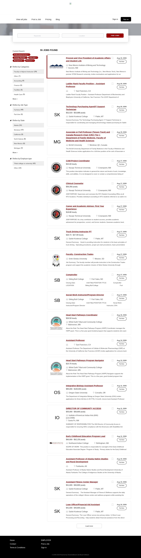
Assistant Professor (75, 340)
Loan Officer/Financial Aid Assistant (83, 504)
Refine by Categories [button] (20, 67)
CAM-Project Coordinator (78, 161)
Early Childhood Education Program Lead (85, 436)
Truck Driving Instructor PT (79, 232)
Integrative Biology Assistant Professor (84, 386)
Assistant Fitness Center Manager (82, 482)
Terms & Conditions (17, 548)
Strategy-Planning (19, 57)
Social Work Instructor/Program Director (85, 295)
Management (18, 60)
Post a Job (45, 544)
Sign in (115, 19)
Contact (13, 544)
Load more (89, 526)
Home (12, 540)
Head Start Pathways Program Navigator (85, 360)
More (14, 99)
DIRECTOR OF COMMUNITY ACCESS (83, 408)
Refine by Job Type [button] (20, 105)
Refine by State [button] (18, 120)
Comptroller (71, 275)
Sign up (126, 19)
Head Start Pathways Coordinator (81, 315)
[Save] (112, 58)
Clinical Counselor (74, 183)
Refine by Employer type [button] (22, 159)
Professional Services (21, 55)
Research (29, 60)
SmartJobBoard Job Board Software (78, 555)
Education (32, 57)
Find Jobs (115, 35)
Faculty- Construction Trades (79, 254)
